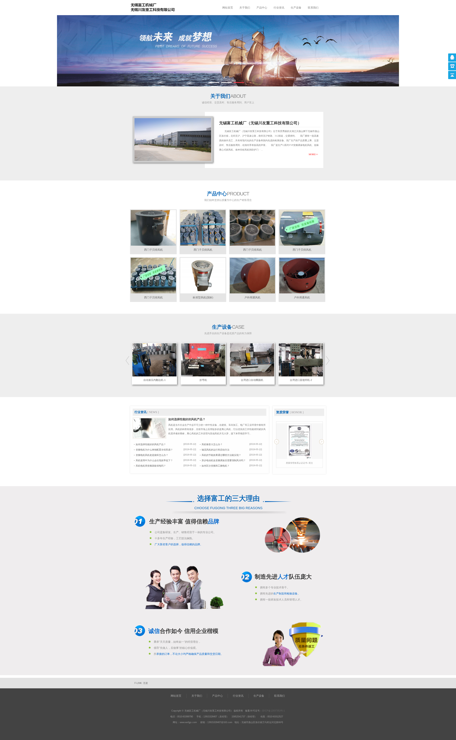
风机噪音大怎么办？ (212, 444)
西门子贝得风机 (153, 249)
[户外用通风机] (252, 275)
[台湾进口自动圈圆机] (203, 359)
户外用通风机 (252, 297)
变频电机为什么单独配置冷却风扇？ (154, 449)
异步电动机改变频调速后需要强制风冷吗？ (224, 460)
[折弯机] (154, 359)
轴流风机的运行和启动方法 (215, 449)
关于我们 (244, 7)
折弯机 (154, 380)
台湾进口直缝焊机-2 (252, 380)
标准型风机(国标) (203, 297)
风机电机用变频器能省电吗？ (151, 465)
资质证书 (299, 463)
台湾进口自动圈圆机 (203, 380)
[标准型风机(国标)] (203, 275)
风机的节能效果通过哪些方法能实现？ (221, 455)
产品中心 (261, 7)
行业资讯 (279, 7)
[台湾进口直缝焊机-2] (252, 359)
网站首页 (227, 7)
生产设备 (296, 7)
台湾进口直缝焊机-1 (301, 380)
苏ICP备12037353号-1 (273, 710)
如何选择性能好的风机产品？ (186, 419)
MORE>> (313, 154)
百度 (145, 683)
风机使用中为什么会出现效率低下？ (154, 460)
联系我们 (313, 7)
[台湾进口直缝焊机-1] (301, 359)
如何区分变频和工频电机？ (215, 465)
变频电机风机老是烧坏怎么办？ (152, 455)
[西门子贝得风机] (153, 227)
